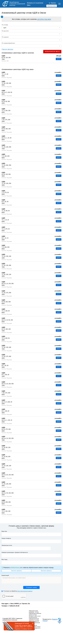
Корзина (53, 2)
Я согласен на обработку (17, 591)
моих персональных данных (24, 591)
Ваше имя (4, 531)
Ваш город (4, 559)
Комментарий (5, 575)
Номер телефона (6, 538)
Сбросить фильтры (7, 49)
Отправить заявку (31, 587)
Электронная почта (7, 545)
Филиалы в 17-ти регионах (35, 2)
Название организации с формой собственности (15, 552)
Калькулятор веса (52, 51)
